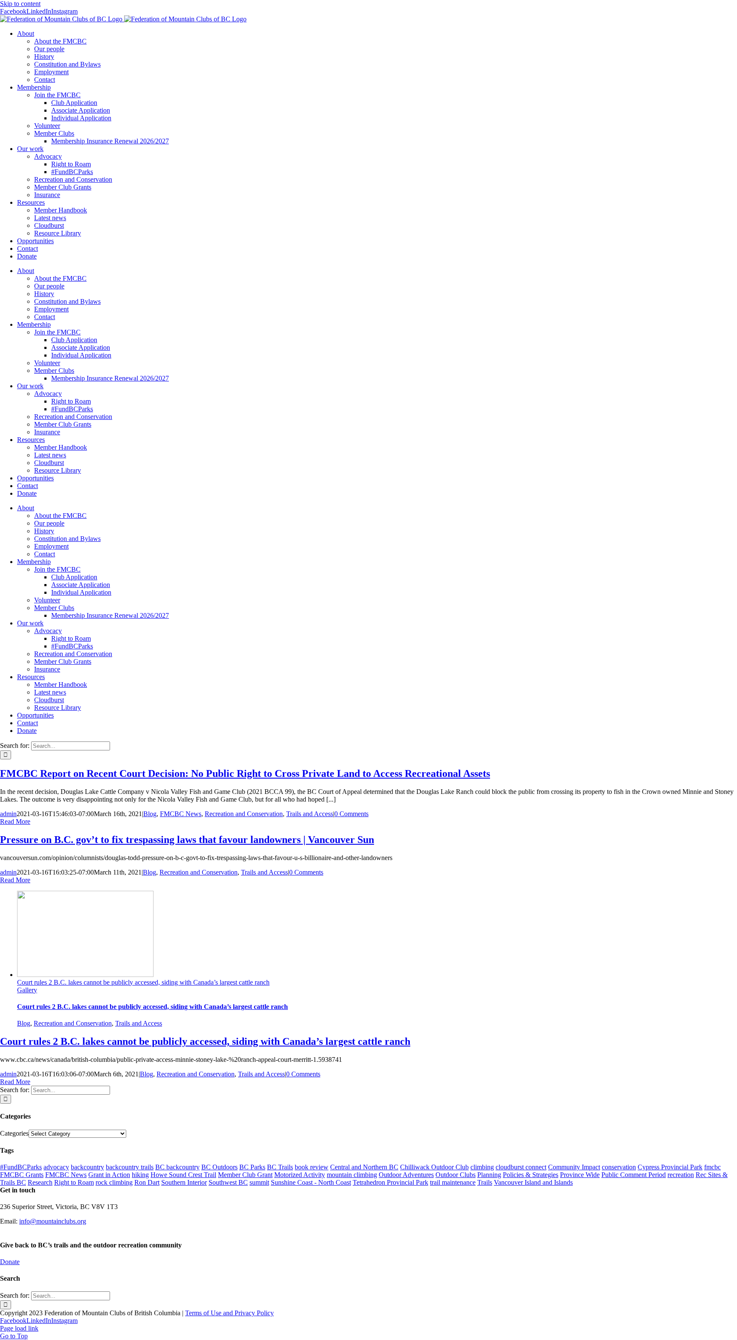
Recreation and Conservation (244, 813)
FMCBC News (180, 813)
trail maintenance (453, 1182)
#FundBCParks (21, 1167)
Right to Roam (74, 1182)
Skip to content (20, 3)
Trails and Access (309, 813)
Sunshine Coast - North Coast (311, 1182)
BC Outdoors (219, 1167)
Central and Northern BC (364, 1167)
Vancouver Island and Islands (533, 1182)
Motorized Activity (299, 1174)
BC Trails (280, 1167)
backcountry (87, 1167)
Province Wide (580, 1174)
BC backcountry (177, 1167)
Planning (489, 1174)
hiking (140, 1174)
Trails (484, 1182)
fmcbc (712, 1167)
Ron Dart (147, 1182)
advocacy (56, 1167)
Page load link (19, 1328)
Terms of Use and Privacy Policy (229, 1313)
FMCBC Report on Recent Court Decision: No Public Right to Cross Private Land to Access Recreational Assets (245, 773)
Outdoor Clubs (455, 1174)
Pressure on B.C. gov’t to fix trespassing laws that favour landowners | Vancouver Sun (187, 839)
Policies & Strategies (530, 1174)
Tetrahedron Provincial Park (390, 1182)
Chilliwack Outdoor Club (434, 1167)
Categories (14, 1133)
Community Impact (574, 1167)
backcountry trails (130, 1167)
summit (259, 1182)
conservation (619, 1167)
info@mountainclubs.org (52, 1221)
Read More (15, 821)
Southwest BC (228, 1182)
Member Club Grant (245, 1174)
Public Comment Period (633, 1174)
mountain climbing (352, 1174)
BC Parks (252, 1167)
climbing (482, 1167)
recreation (680, 1174)
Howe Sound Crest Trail (183, 1174)
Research (40, 1182)
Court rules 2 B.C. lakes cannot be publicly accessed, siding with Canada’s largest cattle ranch (143, 982)
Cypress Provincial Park (670, 1167)
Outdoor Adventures (406, 1174)
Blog (150, 813)
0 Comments (351, 813)
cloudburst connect (521, 1167)
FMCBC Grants (22, 1174)
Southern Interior (184, 1182)
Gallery (27, 990)
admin (8, 813)
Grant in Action (109, 1174)
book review (311, 1167)
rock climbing (114, 1182)
